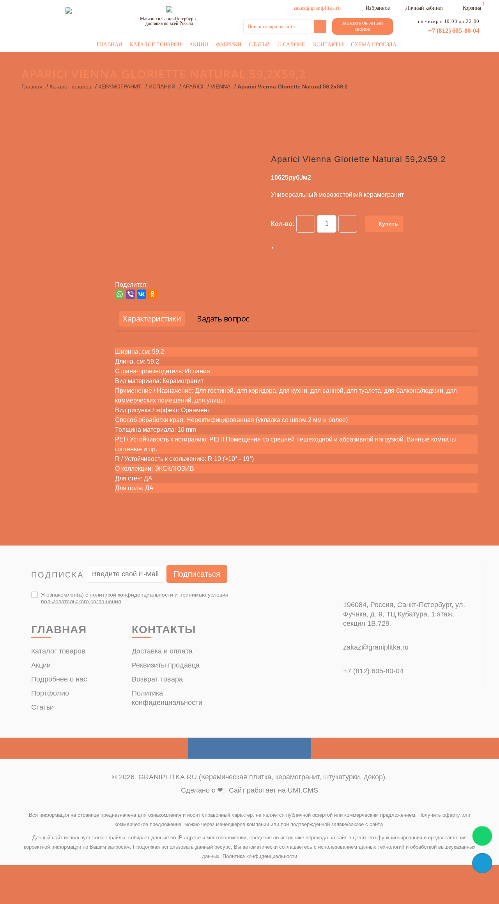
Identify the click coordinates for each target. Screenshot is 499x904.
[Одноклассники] (152, 294)
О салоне (291, 45)
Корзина (472, 8)
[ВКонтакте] (141, 294)
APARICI (192, 86)
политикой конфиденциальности (131, 594)
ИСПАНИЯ (162, 86)
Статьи (259, 45)
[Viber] (130, 294)
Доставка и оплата (162, 651)
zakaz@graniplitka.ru (376, 647)
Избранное (377, 8)
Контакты (328, 45)
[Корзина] (458, 7)
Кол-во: (282, 224)
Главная (109, 45)
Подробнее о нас (59, 679)
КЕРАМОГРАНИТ (120, 86)
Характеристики (152, 318)
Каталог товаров (155, 45)
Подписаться (196, 574)
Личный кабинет (424, 8)
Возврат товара (157, 679)
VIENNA (220, 86)
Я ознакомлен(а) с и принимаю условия (134, 597)
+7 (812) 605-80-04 (454, 30)
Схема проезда (373, 45)
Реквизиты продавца (166, 665)
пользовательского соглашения (81, 601)
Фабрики (228, 45)
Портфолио (50, 693)
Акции (198, 45)
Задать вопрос (223, 318)
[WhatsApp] (119, 294)
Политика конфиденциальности (260, 856)
